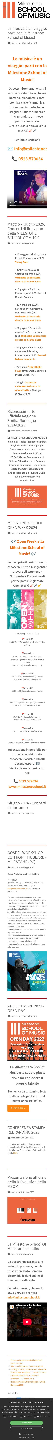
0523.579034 (30, 159)
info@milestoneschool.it (17, 888)
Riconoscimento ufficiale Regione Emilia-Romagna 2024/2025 (21, 418)
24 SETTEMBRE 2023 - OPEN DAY (25, 1008)
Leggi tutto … (18, 1108)
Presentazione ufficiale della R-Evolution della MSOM (26, 1182)
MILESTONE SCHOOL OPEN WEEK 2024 (25, 525)
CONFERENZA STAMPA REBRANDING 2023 (26, 1130)
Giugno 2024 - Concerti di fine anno (26, 805)
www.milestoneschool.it (27, 786)
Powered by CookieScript (26, 1437)
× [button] (51, 1401)
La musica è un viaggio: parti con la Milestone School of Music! (27, 33)
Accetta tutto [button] (26, 1423)
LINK (15, 1153)
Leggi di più (46, 1412)
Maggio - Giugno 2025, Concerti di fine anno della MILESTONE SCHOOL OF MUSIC (26, 231)
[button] (4, 1416)
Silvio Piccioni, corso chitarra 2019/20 (27, 1366)
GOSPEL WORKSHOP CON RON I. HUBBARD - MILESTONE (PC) (27, 857)
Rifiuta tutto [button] (26, 1429)
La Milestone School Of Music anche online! (26, 1246)
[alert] (26, 1419)
